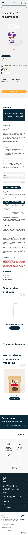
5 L (7, 69)
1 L (3, 69)
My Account (22, 3)
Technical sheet (6, 56)
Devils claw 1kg (14, 395)
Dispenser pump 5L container (15, 324)
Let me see (14, 533)
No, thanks (4, 533)
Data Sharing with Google (6, 527)
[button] (13, 49)
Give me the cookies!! (23, 533)
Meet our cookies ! (5, 526)
